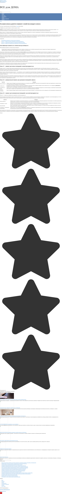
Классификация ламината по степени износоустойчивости (11, 40)
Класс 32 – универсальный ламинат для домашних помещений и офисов (13, 42)
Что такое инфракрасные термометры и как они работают (9, 424)
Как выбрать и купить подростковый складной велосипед (11, 476)
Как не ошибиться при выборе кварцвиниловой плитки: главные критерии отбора (13, 399)
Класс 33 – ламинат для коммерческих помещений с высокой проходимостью (14, 43)
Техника (3, 17)
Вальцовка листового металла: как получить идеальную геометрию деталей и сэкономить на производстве (19, 462)
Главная (3, 13)
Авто (2, 480)
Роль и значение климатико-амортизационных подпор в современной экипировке (15, 467)
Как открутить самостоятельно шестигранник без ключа (9, 440)
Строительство (4, 16)
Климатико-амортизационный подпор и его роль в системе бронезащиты (13, 470)
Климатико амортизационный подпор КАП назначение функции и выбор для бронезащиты (16, 473)
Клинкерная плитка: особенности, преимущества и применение (10, 407)
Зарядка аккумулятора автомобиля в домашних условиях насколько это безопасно (13, 432)
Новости (3, 19)
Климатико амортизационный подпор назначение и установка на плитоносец (14, 468)
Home (1, 21)
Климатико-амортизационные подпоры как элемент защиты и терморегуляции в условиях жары (17, 472)
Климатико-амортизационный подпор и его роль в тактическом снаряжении (14, 465)
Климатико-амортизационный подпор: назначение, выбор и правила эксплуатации (15, 466)
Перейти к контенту (3, 0)
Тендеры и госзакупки (5, 18)
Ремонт (3, 14)
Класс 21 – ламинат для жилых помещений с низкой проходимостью (13, 41)
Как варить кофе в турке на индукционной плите (9, 474)
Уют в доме (3, 15)
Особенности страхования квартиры (5, 448)
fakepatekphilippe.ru (2, 2)
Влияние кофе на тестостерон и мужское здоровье (10, 475)
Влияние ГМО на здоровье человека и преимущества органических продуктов (14, 463)
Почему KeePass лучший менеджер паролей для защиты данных (12, 464)
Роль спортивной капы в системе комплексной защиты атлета (11, 471)
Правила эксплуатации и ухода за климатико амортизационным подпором (13, 469)
